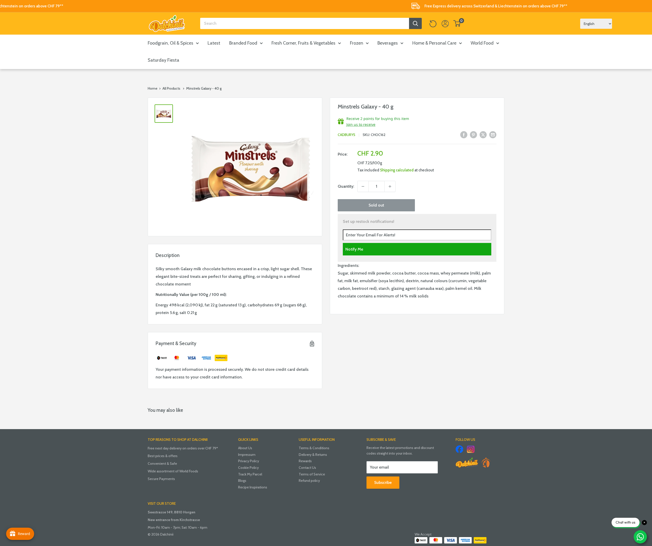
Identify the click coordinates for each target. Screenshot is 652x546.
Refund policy (309, 480)
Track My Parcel (250, 474)
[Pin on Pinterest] (473, 134)
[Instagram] (470, 449)
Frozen (356, 43)
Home (152, 88)
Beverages (387, 43)
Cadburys (346, 135)
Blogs (242, 480)
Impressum (246, 454)
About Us (245, 448)
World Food (482, 43)
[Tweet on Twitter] (483, 134)
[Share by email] (492, 134)
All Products (171, 88)
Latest (214, 43)
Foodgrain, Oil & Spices (170, 43)
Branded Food (243, 43)
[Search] (415, 23)
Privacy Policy (248, 461)
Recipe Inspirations (252, 487)
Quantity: (346, 186)
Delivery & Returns (313, 454)
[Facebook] (459, 449)
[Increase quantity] (390, 186)
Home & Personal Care (434, 43)
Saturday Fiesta (163, 60)
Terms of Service (312, 474)
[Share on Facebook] (463, 134)
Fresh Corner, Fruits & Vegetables (303, 43)
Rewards (305, 461)
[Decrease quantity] (363, 186)
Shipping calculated (397, 170)
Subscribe (383, 482)
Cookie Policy (248, 467)
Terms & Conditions (314, 448)
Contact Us (307, 467)
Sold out (376, 205)
